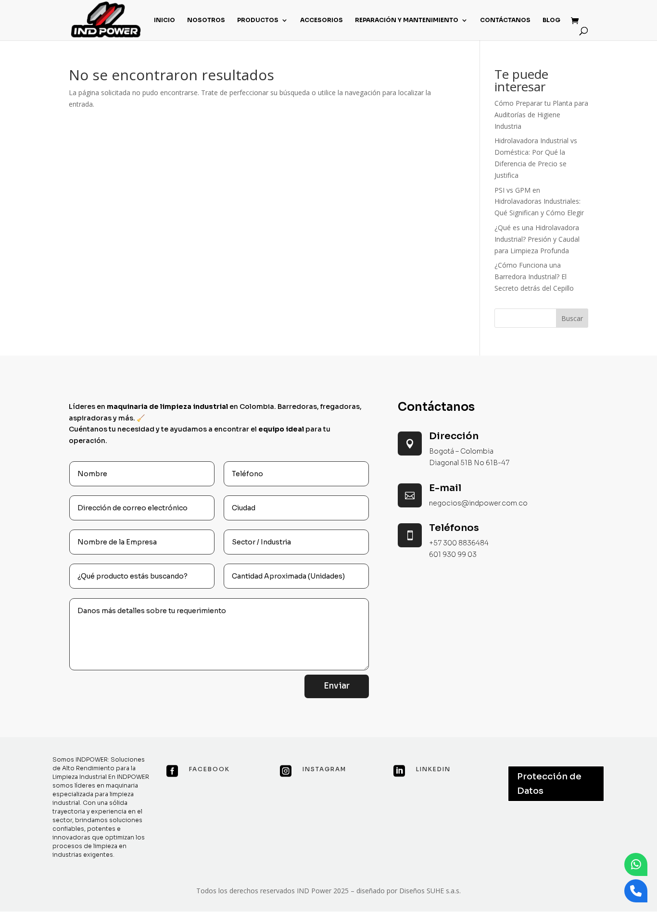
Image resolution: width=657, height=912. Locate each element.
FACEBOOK (209, 769)
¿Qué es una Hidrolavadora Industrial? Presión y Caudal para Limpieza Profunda (537, 239)
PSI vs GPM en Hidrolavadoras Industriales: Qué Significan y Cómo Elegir (539, 201)
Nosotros (206, 20)
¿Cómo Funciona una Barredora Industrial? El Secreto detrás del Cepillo (534, 276)
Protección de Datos (549, 784)
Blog (551, 20)
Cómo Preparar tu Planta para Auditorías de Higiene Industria (541, 115)
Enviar (337, 686)
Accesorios (321, 20)
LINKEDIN (433, 769)
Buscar (572, 318)
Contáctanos (505, 20)
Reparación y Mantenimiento (406, 20)
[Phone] (635, 890)
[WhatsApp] (635, 864)
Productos (257, 20)
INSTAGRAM (324, 769)
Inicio (164, 20)
